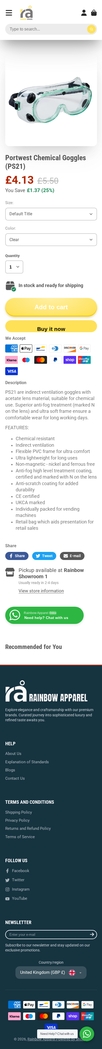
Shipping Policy (18, 812)
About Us (13, 753)
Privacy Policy (17, 820)
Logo (26, 12)
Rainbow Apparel (41, 1039)
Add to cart (51, 307)
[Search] (91, 29)
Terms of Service (20, 837)
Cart (94, 13)
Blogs (10, 770)
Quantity (12, 256)
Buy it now (51, 329)
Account (84, 13)
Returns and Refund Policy (28, 828)
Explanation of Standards (27, 762)
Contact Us (15, 778)
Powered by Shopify (72, 1039)
